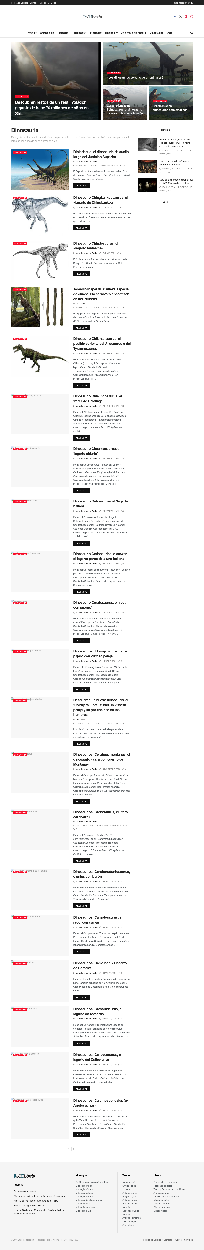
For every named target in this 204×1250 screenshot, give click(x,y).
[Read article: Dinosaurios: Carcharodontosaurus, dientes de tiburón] (40, 889)
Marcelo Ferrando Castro (87, 161)
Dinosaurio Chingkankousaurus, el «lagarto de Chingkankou (100, 200)
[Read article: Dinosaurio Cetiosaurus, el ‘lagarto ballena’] (40, 519)
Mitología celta (83, 1203)
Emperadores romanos (165, 1182)
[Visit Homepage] (93, 16)
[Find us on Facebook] (175, 16)
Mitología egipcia (84, 1192)
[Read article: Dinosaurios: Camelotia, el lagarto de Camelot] (40, 980)
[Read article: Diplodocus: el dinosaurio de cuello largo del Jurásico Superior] (40, 169)
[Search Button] (191, 32)
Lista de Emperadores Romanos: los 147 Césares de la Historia (176, 181)
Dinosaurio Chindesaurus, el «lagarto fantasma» (95, 246)
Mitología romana (84, 1196)
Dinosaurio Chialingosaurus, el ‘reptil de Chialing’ (97, 398)
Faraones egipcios (162, 1185)
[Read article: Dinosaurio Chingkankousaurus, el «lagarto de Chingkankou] (40, 215)
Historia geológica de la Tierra (29, 1205)
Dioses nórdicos (161, 1207)
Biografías (96, 32)
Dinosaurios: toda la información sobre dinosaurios (39, 1196)
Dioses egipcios (161, 1199)
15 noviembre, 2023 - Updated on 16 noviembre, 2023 (135, 83)
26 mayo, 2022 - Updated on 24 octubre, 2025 (98, 165)
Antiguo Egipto (129, 1196)
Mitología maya (83, 1210)
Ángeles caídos (161, 1192)
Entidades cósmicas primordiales (92, 1182)
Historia (63, 32)
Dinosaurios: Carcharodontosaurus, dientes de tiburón (101, 874)
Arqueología (47, 32)
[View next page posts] (73, 1149)
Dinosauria (22, 96)
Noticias (32, 32)
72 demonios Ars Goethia (166, 1196)
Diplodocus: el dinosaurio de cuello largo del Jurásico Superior (101, 154)
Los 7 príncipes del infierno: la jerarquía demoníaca (174, 163)
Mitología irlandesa (85, 1207)
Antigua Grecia (129, 1192)
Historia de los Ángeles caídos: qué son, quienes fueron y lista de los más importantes (174, 143)
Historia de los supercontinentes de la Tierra (36, 1200)
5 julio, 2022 (114, 119)
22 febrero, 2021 (110, 353)
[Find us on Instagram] (191, 16)
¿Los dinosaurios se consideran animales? (135, 77)
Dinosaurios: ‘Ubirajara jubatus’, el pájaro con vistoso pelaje (100, 653)
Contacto (34, 2)
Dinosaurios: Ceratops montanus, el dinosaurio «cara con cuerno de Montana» (101, 759)
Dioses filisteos (160, 1210)
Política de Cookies (19, 2)
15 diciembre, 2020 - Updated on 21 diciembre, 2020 (101, 825)
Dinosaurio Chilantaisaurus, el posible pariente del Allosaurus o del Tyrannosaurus (102, 343)
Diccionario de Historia (133, 32)
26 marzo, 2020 (109, 881)
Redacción (80, 303)
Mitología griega (84, 1185)
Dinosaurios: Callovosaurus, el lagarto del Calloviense (97, 1057)
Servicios (52, 2)
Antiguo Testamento (132, 1217)
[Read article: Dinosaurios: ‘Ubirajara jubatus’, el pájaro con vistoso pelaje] (40, 669)
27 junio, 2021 (108, 207)
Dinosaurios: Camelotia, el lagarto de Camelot (100, 965)
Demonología (129, 1221)
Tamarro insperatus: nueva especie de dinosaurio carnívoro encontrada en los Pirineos (101, 293)
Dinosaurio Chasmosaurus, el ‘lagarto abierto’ (96, 451)
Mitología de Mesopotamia (89, 1199)
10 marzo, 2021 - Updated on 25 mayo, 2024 (96, 307)
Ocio (169, 32)
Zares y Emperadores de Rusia (169, 1189)
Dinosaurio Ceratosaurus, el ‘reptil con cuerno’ (100, 605)
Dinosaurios (156, 32)
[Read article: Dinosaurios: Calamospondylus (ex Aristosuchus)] (40, 1118)
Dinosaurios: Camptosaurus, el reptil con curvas (97, 920)
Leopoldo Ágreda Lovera (28, 119)
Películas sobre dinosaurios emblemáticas (170, 108)
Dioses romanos (161, 1203)
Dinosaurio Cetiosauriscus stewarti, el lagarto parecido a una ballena (101, 556)
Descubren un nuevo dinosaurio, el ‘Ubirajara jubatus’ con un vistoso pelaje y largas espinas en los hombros (100, 707)
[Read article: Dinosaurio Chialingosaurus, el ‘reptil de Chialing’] (40, 414)
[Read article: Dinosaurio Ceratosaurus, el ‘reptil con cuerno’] (40, 620)
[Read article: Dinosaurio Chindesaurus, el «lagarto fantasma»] (40, 261)
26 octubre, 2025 (52, 119)
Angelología (128, 1224)
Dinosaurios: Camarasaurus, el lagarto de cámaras (97, 1011)
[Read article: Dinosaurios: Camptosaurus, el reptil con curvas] (40, 935)
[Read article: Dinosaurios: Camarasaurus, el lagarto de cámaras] (40, 1026)
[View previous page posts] (68, 1149)
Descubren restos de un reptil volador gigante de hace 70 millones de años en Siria (52, 107)
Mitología (110, 32)
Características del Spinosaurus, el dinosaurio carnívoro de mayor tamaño (125, 109)
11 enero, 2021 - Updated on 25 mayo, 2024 (96, 723)
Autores (43, 2)
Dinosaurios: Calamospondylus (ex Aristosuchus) (101, 1103)
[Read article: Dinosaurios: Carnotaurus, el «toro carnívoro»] (40, 829)
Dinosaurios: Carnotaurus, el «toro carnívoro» (100, 814)
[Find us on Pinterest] (186, 16)
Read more (83, 185)
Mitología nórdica (84, 1189)
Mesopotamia (129, 1182)
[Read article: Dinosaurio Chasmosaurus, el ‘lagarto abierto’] (40, 466)
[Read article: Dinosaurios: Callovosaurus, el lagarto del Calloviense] (40, 1072)
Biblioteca (79, 32)
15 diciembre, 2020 (110, 769)
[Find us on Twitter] (180, 16)
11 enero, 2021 (109, 661)
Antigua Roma (129, 1199)
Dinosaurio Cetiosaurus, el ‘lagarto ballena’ (100, 503)
